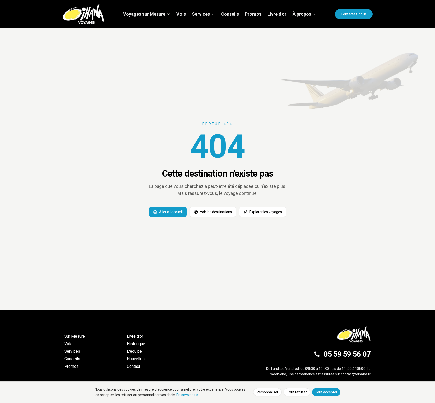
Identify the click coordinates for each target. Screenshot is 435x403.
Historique (136, 343)
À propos (302, 14)
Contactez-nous (354, 14)
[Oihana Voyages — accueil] (83, 14)
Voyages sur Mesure (144, 14)
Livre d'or (276, 14)
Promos (253, 14)
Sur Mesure (74, 336)
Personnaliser (267, 392)
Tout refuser (297, 392)
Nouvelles (136, 358)
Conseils (230, 14)
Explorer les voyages (265, 212)
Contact (133, 366)
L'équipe (134, 351)
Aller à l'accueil (171, 212)
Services (201, 14)
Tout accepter (326, 392)
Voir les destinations (216, 212)
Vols (181, 14)
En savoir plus (187, 395)
